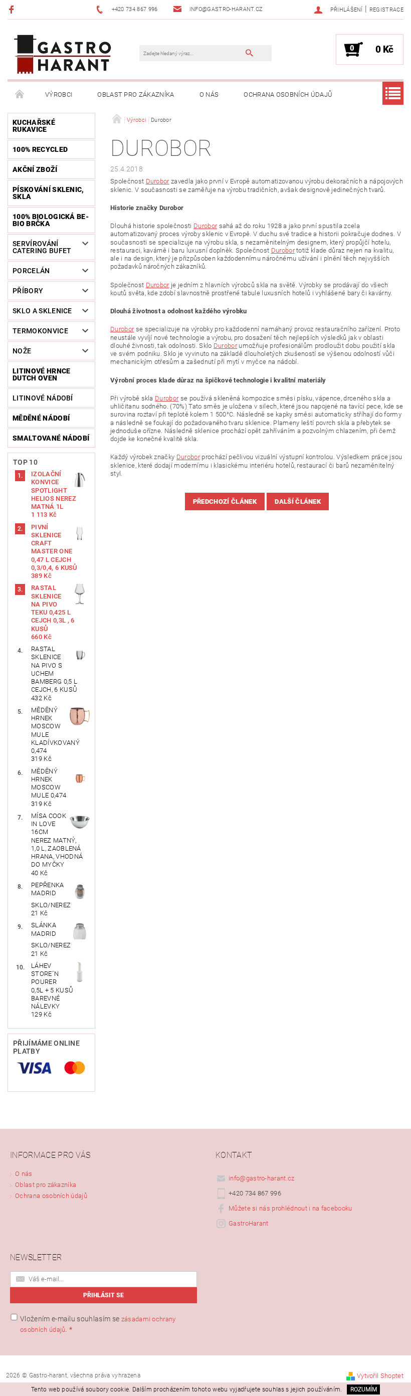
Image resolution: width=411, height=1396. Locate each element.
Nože (22, 351)
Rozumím (363, 1389)
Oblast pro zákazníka (135, 94)
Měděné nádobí (41, 418)
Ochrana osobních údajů (288, 94)
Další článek (298, 501)
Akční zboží (35, 169)
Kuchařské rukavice (34, 125)
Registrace (386, 10)
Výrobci (58, 94)
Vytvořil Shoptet (380, 1375)
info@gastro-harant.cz (262, 1178)
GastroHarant (249, 1223)
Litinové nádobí (43, 398)
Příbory (28, 291)
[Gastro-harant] (63, 54)
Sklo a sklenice (42, 311)
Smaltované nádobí (51, 438)
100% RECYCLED (40, 149)
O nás (209, 94)
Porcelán (31, 271)
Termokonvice (40, 331)
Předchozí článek (225, 501)
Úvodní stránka (20, 95)
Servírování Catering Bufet (42, 247)
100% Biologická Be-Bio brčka (51, 220)
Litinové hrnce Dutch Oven (41, 374)
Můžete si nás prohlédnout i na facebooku (290, 1208)
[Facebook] (13, 9)
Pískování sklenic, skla (48, 193)
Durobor (157, 181)
